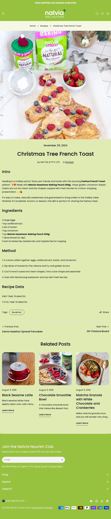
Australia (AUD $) (15, 500)
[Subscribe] (62, 459)
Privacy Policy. (56, 466)
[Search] (97, 13)
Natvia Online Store (20, 507)
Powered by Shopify (42, 507)
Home (33, 26)
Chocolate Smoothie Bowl (55, 397)
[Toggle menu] (3, 13)
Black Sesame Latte (17, 395)
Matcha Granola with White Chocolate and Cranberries (89, 401)
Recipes (44, 26)
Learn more (8, 410)
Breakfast (17, 312)
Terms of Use (40, 466)
